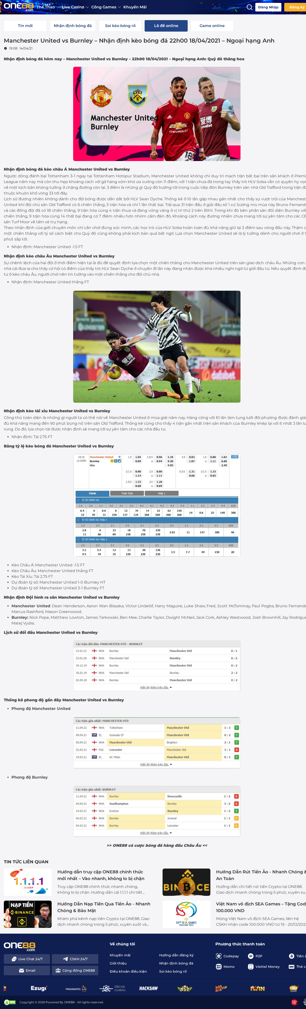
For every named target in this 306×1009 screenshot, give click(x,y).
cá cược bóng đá (145, 845)
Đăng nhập (268, 7)
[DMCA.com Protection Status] (10, 1002)
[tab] (25, 26)
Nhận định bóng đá (23, 169)
